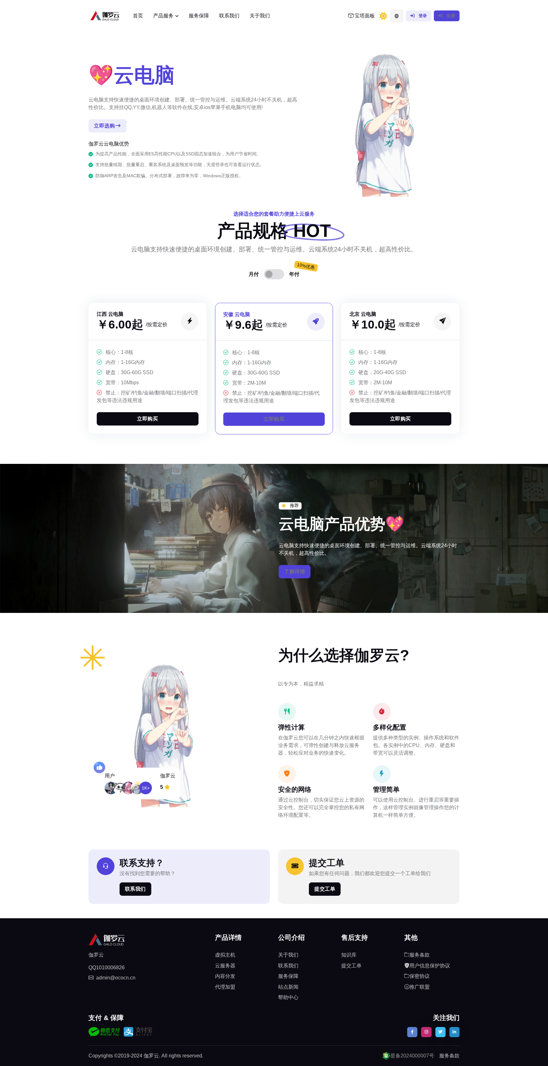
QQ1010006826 (106, 967)
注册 (450, 15)
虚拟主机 (225, 955)
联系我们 (229, 15)
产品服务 (163, 15)
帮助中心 (288, 997)
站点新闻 (288, 987)
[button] (396, 16)
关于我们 (260, 15)
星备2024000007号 (412, 1055)
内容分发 (225, 976)
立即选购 (104, 125)
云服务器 (225, 965)
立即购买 (147, 418)
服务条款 (419, 955)
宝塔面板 (364, 15)
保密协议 (419, 976)
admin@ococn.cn (115, 977)
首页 (138, 15)
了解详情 (294, 571)
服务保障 (199, 15)
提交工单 (324, 889)
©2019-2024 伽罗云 (136, 1055)
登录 (422, 15)
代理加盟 (225, 987)
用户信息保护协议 (429, 965)
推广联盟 (419, 987)
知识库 (348, 955)
